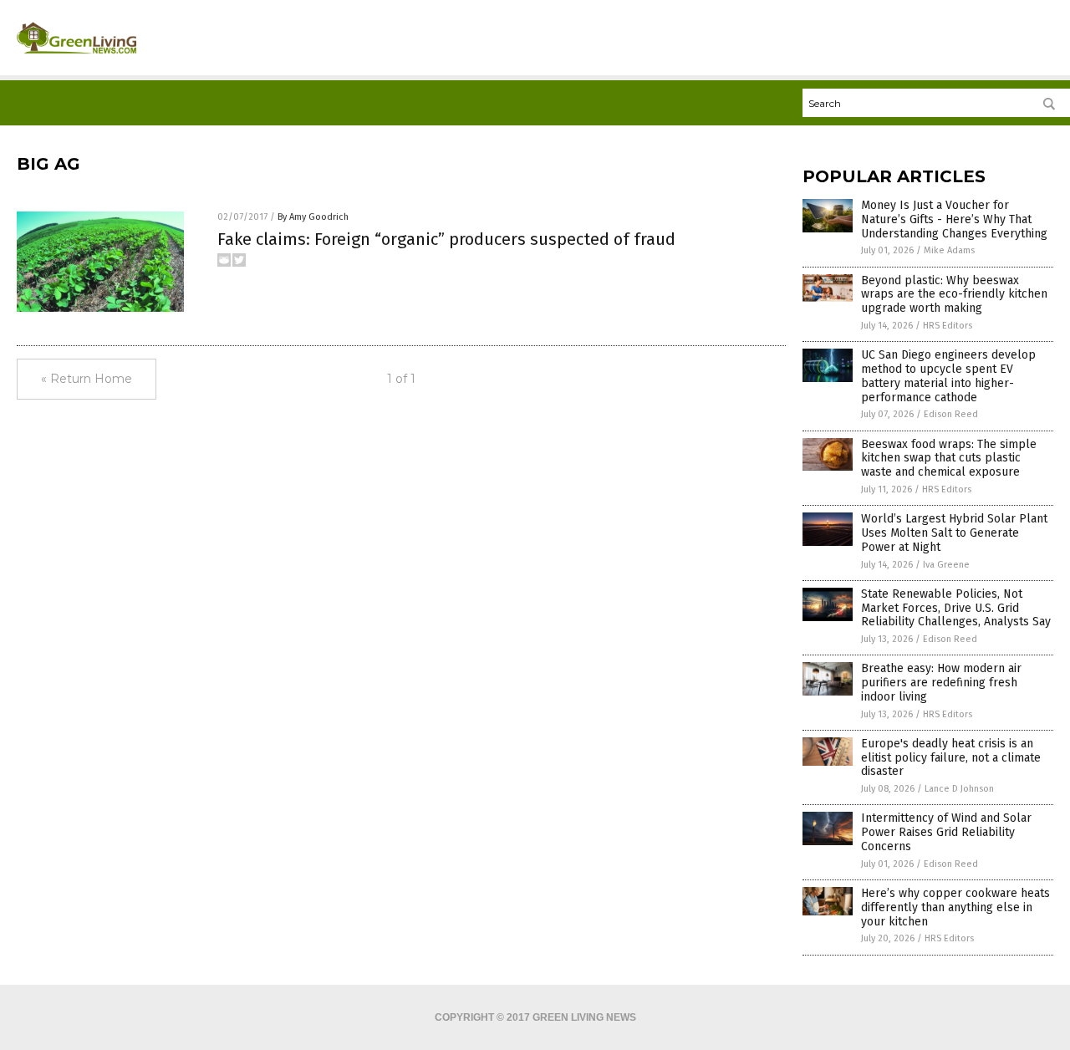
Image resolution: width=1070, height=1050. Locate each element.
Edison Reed (951, 414)
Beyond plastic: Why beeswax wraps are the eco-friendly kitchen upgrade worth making (954, 294)
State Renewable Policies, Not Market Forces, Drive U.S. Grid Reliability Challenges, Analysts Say (956, 608)
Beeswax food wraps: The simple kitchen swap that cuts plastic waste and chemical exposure (949, 458)
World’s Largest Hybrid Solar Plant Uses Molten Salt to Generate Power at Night (954, 533)
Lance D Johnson (959, 788)
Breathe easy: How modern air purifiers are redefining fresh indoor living (941, 682)
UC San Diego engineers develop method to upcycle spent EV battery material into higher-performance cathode (948, 376)
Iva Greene (946, 564)
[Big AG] (76, 59)
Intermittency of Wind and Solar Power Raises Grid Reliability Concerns (946, 832)
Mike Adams (949, 250)
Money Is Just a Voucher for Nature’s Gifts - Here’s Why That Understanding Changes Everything (954, 219)
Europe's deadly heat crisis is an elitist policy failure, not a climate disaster (951, 758)
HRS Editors (947, 325)
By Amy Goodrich (313, 217)
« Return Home (86, 378)
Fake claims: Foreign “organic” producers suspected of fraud (446, 239)
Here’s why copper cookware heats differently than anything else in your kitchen (955, 907)
